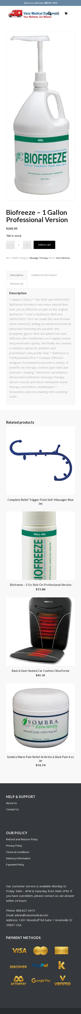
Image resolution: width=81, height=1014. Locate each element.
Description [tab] (16, 275)
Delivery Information (18, 858)
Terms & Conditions (17, 852)
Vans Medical (63, 257)
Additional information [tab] (44, 275)
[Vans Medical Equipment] (33, 13)
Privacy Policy (14, 845)
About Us (11, 803)
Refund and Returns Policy (22, 839)
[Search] (48, 13)
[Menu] (57, 13)
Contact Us (12, 809)
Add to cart (44, 244)
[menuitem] (48, 13)
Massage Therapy (39, 257)
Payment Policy (15, 864)
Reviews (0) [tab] (16, 283)
